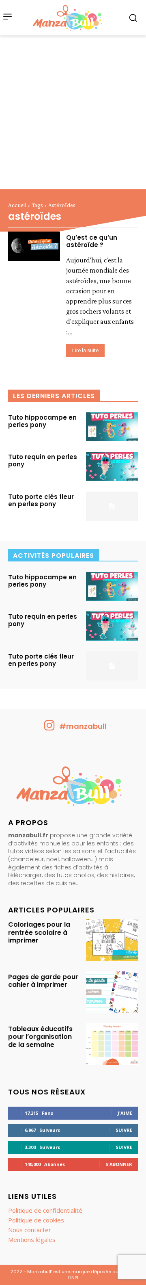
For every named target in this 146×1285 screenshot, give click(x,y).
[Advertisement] (73, 112)
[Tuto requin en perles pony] (112, 466)
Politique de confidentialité (45, 1210)
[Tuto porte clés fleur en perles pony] (112, 506)
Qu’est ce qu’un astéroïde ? (91, 241)
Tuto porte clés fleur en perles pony (41, 500)
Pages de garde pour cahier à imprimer (43, 980)
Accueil (17, 205)
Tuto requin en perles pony (42, 460)
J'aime (125, 1113)
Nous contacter (29, 1230)
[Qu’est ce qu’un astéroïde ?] (34, 246)
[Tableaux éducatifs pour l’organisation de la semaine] (112, 1044)
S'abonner (118, 1164)
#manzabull (83, 726)
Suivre (124, 1130)
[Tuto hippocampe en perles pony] (112, 427)
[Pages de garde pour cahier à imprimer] (112, 992)
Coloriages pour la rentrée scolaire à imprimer (39, 932)
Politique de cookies (36, 1220)
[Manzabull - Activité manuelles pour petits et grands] (73, 788)
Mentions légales (32, 1239)
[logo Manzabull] (67, 17)
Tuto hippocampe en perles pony (42, 421)
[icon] (49, 728)
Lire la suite (85, 350)
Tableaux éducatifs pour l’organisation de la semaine (40, 1036)
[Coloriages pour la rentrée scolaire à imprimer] (112, 939)
